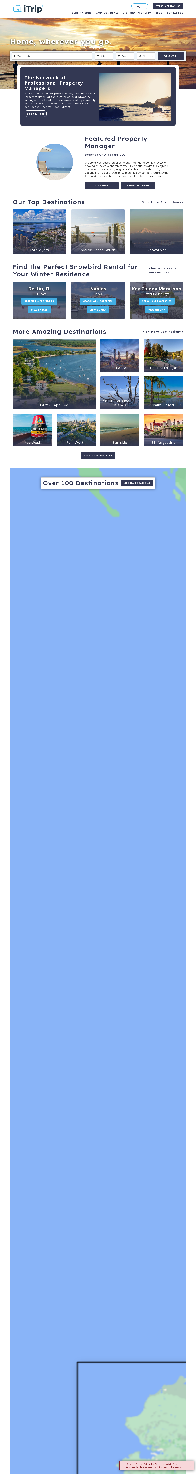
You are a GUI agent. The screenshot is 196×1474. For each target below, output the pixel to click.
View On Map (39, 309)
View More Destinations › (162, 202)
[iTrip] (28, 9)
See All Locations (137, 483)
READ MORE (102, 185)
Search (171, 56)
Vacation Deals (107, 12)
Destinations (81, 12)
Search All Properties (39, 301)
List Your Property (137, 12)
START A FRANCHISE (168, 6)
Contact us (175, 12)
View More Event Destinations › (162, 270)
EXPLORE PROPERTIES (138, 185)
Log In (140, 6)
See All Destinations (98, 455)
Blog (159, 12)
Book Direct (35, 113)
